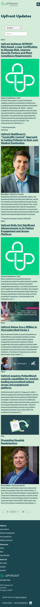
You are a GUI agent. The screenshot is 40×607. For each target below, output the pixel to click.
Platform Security (6, 540)
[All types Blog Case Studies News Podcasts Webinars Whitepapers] (13, 28)
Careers (3, 567)
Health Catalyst (20, 597)
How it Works (4, 529)
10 (23, 512)
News (2, 548)
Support (3, 570)
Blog (1, 551)
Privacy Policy (7, 603)
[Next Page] (29, 511)
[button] (38, 4)
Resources (4, 544)
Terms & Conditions (21, 603)
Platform (3, 526)
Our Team (3, 563)
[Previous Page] (2, 511)
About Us (3, 559)
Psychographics (5, 536)
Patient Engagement (7, 533)
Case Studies (4, 555)
